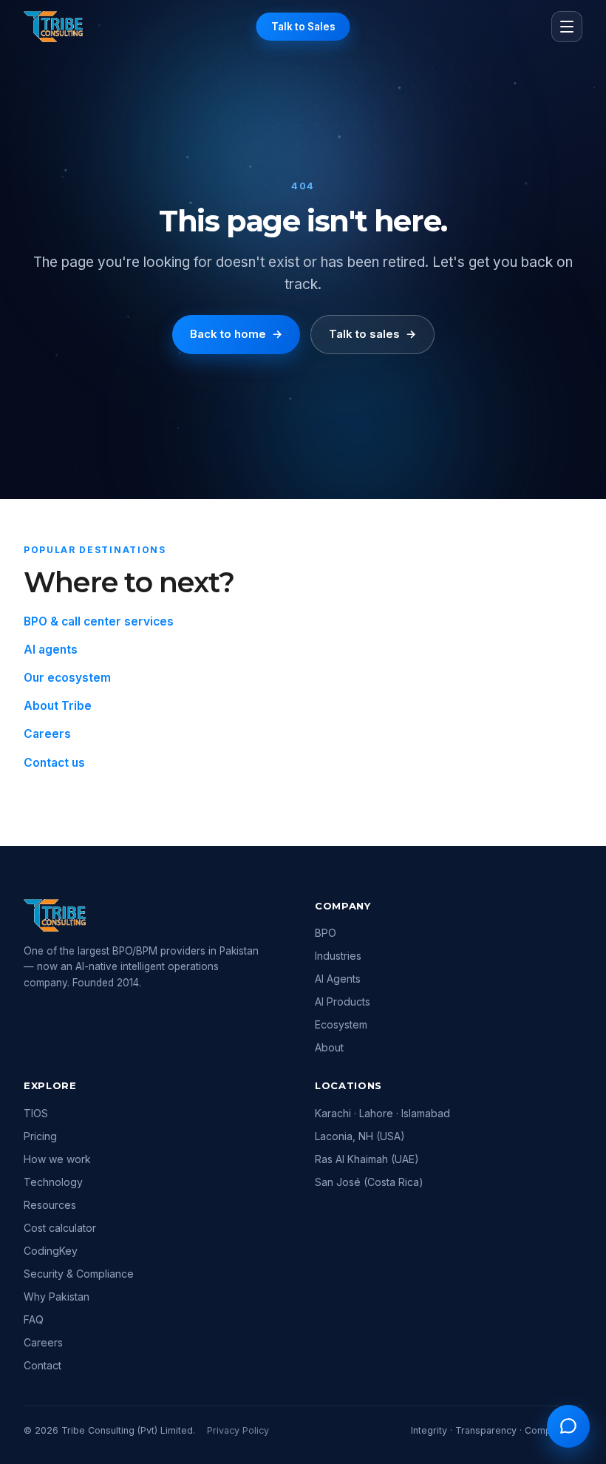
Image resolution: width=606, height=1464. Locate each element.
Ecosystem (341, 1024)
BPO (325, 932)
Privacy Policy (238, 1430)
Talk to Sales (303, 27)
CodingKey (51, 1250)
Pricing (40, 1136)
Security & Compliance (79, 1273)
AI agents (51, 650)
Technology (53, 1182)
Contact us (54, 763)
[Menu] (566, 26)
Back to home (236, 334)
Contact (42, 1365)
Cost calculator (60, 1227)
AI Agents (338, 978)
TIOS (36, 1113)
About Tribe (58, 706)
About (329, 1047)
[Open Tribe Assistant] (568, 1426)
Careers (47, 734)
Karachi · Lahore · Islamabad (382, 1113)
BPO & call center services (99, 621)
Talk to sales (372, 334)
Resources (50, 1205)
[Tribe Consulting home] (53, 26)
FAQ (34, 1319)
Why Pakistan (56, 1296)
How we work (57, 1159)
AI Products (342, 1001)
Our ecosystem (67, 678)
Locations (348, 1085)
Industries (338, 955)
